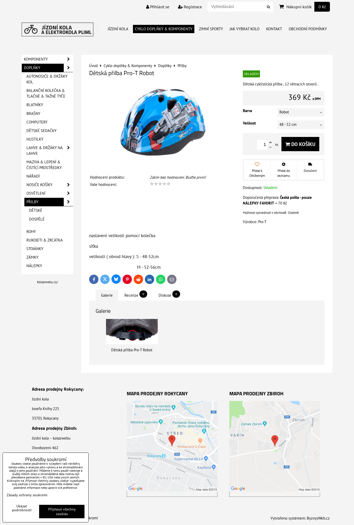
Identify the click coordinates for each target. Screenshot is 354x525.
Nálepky (34, 265)
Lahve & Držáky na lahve (44, 150)
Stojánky (34, 248)
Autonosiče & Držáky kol (46, 79)
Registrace (192, 6)
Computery (36, 122)
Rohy (31, 231)
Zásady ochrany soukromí (27, 495)
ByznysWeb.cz (318, 518)
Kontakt (274, 28)
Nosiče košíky (39, 184)
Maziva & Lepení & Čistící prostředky (44, 164)
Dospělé (37, 219)
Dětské (35, 210)
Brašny (33, 113)
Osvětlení (35, 193)
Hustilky (34, 139)
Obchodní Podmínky (308, 28)
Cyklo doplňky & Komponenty (163, 28)
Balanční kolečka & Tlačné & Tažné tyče (45, 93)
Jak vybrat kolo (244, 28)
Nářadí (33, 176)
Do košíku (302, 144)
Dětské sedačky (41, 130)
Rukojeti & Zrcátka (44, 240)
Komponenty (36, 59)
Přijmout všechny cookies (62, 511)
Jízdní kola (118, 28)
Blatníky (34, 104)
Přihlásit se (159, 6)
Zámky (32, 257)
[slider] (160, 184)
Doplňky (32, 67)
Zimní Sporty (211, 28)
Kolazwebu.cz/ (47, 282)
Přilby (32, 201)
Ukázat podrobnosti (22, 508)
